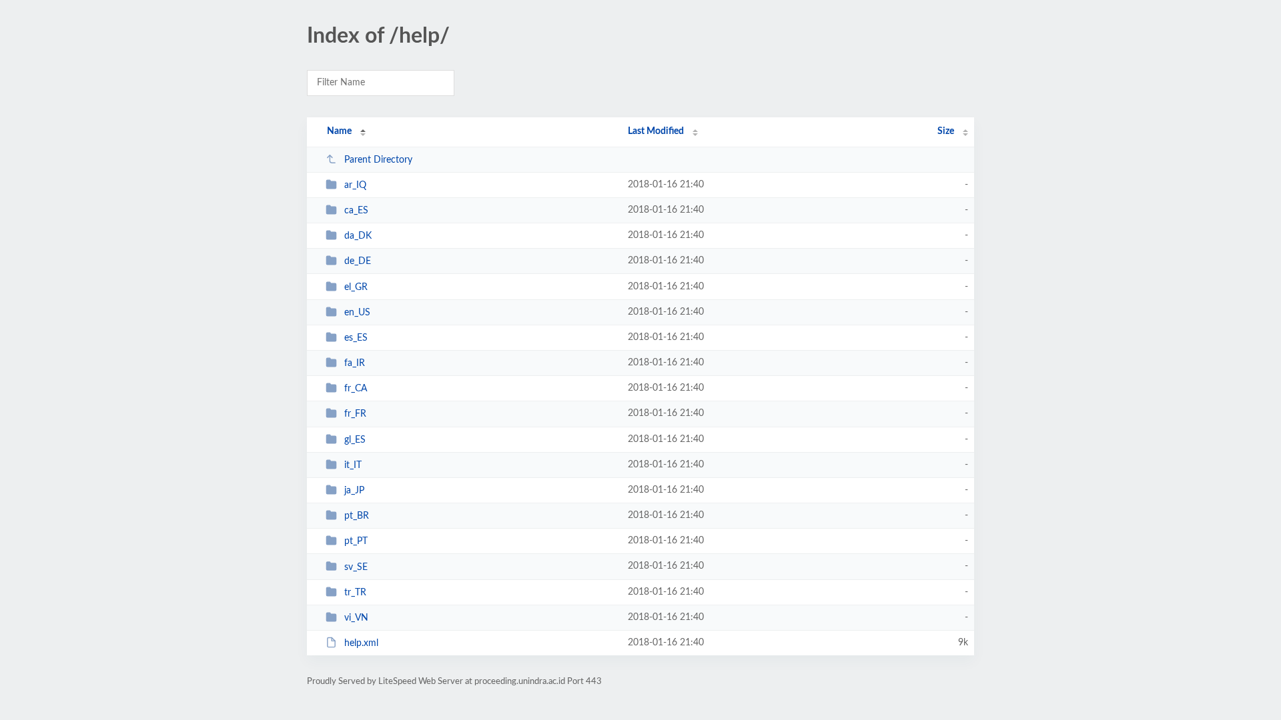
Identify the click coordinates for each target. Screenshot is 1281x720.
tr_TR (355, 592)
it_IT (353, 465)
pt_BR (356, 516)
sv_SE (356, 566)
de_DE (357, 261)
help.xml (361, 643)
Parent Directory (378, 160)
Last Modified (656, 131)
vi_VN (356, 618)
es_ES (356, 338)
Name (339, 131)
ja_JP (354, 490)
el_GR (356, 287)
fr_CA (355, 388)
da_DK (358, 236)
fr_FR (355, 414)
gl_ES (355, 440)
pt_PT (356, 541)
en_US (357, 312)
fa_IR (354, 363)
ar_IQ (355, 185)
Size (945, 131)
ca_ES (356, 210)
